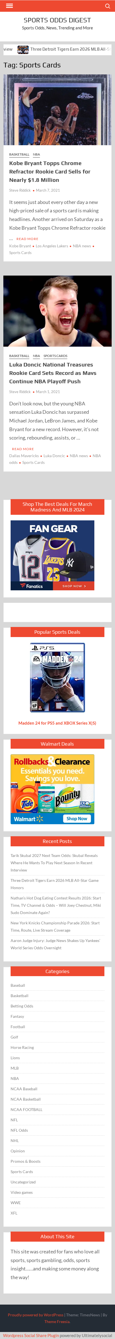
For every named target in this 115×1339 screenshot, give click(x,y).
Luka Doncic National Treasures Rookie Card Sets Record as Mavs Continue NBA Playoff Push (53, 372)
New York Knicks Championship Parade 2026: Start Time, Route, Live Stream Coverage (55, 926)
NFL (14, 1119)
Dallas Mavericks (24, 455)
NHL (15, 1140)
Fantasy (17, 1016)
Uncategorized (23, 1182)
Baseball (18, 985)
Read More (27, 239)
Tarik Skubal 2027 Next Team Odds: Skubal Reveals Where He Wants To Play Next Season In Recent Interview (54, 862)
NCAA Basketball (26, 1099)
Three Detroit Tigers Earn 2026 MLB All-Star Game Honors (55, 884)
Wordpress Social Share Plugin (31, 1335)
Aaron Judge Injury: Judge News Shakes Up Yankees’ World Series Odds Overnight (55, 944)
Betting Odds (22, 1006)
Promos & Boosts (25, 1161)
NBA (36, 154)
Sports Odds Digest (57, 20)
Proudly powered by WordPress (35, 1314)
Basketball (19, 154)
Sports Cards (55, 356)
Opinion (18, 1150)
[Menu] (9, 5)
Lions (15, 1057)
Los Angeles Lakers (52, 245)
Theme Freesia (57, 1321)
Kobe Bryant (20, 245)
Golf (14, 1037)
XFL (14, 1213)
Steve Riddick (20, 190)
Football (18, 1026)
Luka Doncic (54, 455)
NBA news (82, 245)
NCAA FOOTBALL (26, 1109)
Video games (22, 1192)
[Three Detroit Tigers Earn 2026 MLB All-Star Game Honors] (9, 48)
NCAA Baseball (24, 1088)
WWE (16, 1202)
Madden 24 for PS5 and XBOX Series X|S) (57, 722)
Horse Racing (22, 1047)
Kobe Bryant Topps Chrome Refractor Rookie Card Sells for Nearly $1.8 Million (49, 171)
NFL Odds (19, 1130)
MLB (15, 1068)
